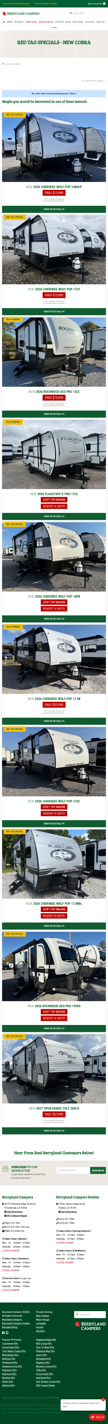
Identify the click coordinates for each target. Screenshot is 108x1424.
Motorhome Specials (46, 22)
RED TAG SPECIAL (14, 114)
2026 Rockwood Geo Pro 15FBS (54, 1006)
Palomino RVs (9, 1370)
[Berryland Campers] (20, 13)
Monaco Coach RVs (46, 1366)
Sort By (92, 81)
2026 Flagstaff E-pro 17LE (54, 494)
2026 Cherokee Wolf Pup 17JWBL (54, 904)
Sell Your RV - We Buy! (63, 22)
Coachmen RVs (10, 1343)
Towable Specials (31, 22)
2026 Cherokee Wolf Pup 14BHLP (54, 187)
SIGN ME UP (98, 1170)
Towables (9, 22)
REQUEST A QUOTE (54, 506)
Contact (54, 27)
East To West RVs (45, 1347)
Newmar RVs (8, 1358)
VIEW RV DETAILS (53, 209)
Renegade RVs (43, 1358)
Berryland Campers (12, 1319)
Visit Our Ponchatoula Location (16, 4)
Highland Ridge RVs (46, 1339)
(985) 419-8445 (12, 1231)
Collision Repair (77, 22)
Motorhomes (19, 22)
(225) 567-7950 (66, 1223)
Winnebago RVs (10, 1355)
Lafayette (41, 1323)
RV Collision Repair (17, 1215)
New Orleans (42, 1315)
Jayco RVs (41, 1355)
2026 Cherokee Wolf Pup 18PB (54, 596)
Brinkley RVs (8, 1378)
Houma (39, 1327)
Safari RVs (7, 1381)
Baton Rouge (42, 1319)
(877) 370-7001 (12, 1227)
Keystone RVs (9, 1374)
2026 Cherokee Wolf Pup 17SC (54, 801)
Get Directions (15, 1211)
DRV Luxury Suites (45, 1385)
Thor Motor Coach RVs (14, 1351)
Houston (40, 1331)
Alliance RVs (8, 1385)
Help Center (101, 22)
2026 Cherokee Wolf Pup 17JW (54, 699)
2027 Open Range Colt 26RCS (54, 1108)
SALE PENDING (13, 319)
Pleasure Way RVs (45, 1351)
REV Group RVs (44, 1343)
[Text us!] (97, 1418)
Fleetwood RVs (10, 1362)
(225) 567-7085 (66, 1219)
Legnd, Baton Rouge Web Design (43, 1397)
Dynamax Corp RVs (12, 1366)
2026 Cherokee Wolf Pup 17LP (54, 289)
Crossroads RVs (44, 1374)
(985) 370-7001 (12, 1223)
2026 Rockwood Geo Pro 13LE (54, 392)
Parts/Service (90, 22)
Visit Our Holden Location (46, 4)
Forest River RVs (10, 1347)
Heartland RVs (43, 1378)
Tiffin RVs (41, 1370)
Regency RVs (43, 1362)
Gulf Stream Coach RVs (48, 1381)
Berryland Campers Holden (16, 1323)
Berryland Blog (9, 1327)
